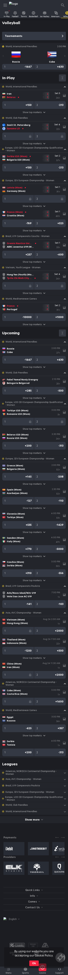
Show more (32, 819)
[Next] (65, 56)
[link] (17, 5)
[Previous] (3, 56)
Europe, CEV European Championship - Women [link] (30, 180)
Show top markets (32, 112)
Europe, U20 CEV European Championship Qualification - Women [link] (34, 149)
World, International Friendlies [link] (21, 86)
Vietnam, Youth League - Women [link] (23, 267)
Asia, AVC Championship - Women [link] (23, 612)
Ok (34, 963)
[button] (34, 87)
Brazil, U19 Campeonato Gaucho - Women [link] (28, 236)
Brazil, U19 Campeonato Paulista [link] (23, 586)
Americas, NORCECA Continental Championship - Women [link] (31, 683)
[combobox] (11, 919)
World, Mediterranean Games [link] (21, 298)
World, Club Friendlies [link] (17, 118)
